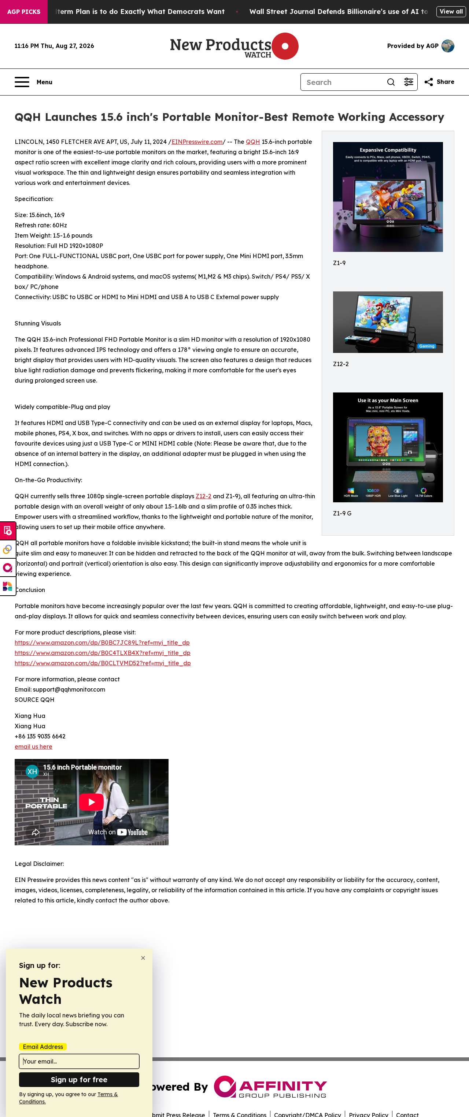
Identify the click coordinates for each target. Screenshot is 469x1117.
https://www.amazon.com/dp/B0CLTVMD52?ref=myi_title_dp (103, 663)
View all (451, 11)
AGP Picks (23, 11)
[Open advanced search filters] (408, 82)
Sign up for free (79, 1079)
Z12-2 (203, 496)
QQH (253, 141)
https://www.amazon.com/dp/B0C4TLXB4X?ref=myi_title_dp (103, 652)
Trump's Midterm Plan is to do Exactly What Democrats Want (120, 11)
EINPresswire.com (196, 141)
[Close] (143, 957)
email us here (33, 746)
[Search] (391, 82)
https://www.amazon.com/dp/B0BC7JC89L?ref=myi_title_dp (102, 642)
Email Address (43, 1046)
